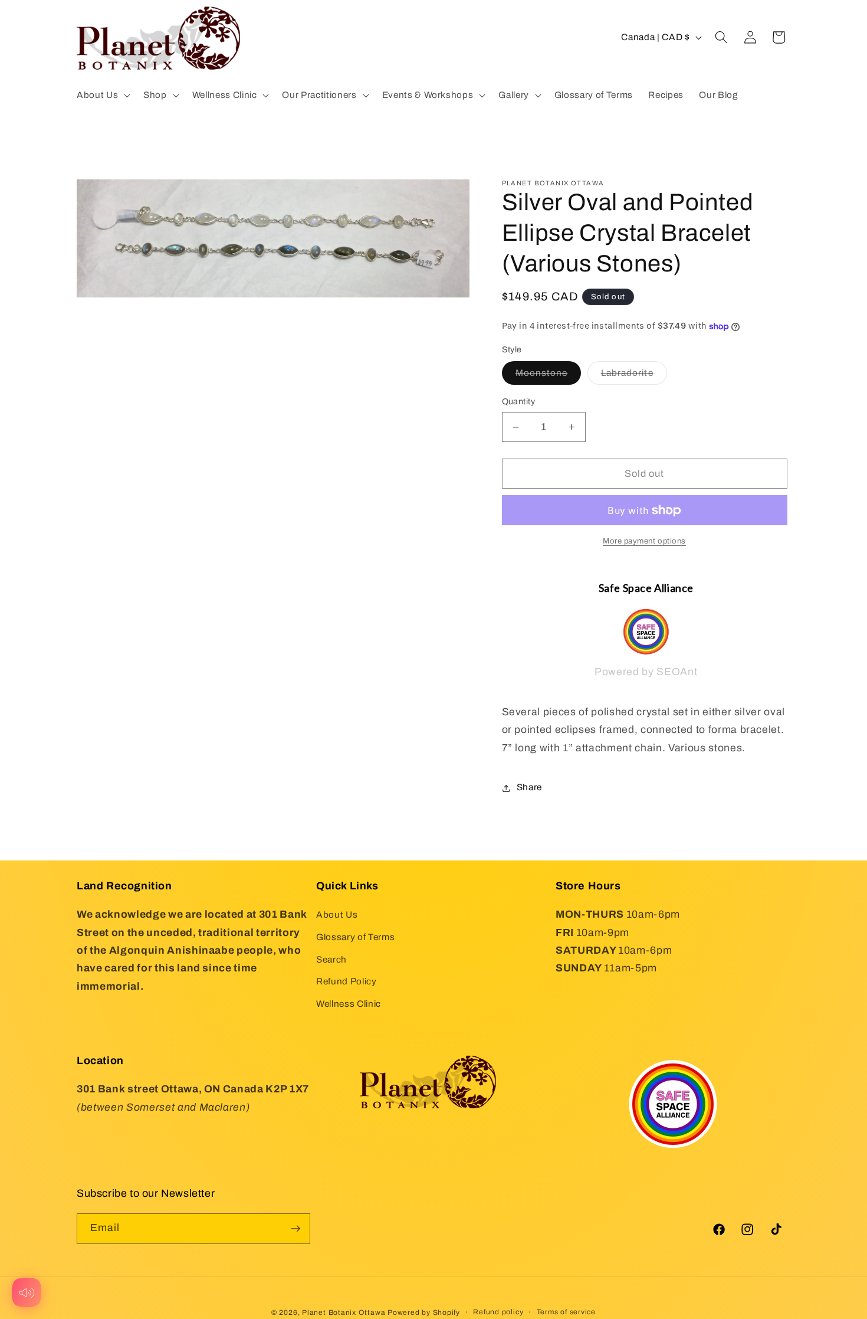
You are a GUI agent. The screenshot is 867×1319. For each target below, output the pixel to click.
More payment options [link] (644, 541)
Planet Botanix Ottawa (343, 1312)
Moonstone (548, 376)
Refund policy (498, 1312)
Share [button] (529, 788)
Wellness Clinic (348, 1004)
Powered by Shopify (423, 1312)
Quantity (519, 402)
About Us (336, 914)
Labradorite (634, 376)
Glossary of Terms (355, 937)
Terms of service (566, 1312)
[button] (102, 95)
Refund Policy (346, 981)
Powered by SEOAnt (646, 672)
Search (331, 959)
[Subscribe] (295, 1228)
